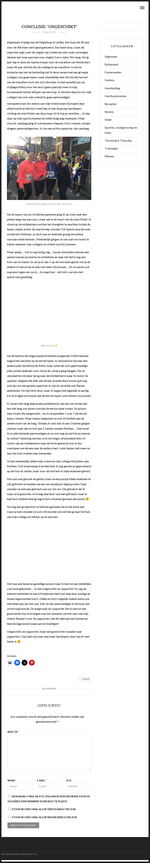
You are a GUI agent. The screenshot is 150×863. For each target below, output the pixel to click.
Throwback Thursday (118, 140)
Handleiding (112, 88)
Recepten (111, 104)
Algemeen (49, 688)
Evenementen (113, 72)
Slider (108, 119)
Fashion (109, 80)
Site (68, 780)
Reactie (13, 731)
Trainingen (111, 148)
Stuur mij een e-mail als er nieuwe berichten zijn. (44, 817)
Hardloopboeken (115, 96)
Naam (12, 780)
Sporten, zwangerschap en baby (121, 130)
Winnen (109, 156)
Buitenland (111, 64)
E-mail (41, 780)
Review (109, 111)
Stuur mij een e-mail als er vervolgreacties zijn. (44, 809)
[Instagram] (16, 8)
